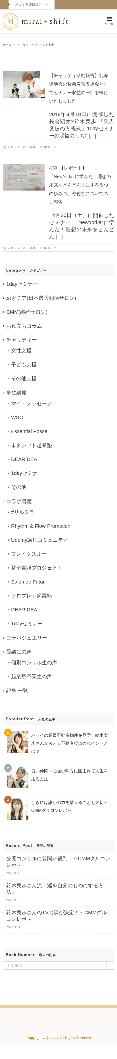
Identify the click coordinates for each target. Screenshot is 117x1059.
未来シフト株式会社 (21, 147)
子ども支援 (24, 364)
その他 (18, 487)
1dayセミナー (22, 284)
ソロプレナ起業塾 (31, 596)
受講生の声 (19, 652)
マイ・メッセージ (31, 403)
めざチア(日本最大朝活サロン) (41, 298)
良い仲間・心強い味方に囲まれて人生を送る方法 (69, 774)
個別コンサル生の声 (34, 662)
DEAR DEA (24, 459)
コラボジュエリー (26, 638)
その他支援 (24, 378)
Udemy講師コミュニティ (39, 540)
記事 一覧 (17, 691)
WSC (17, 417)
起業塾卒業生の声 (31, 676)
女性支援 (21, 350)
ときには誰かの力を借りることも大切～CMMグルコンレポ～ (69, 806)
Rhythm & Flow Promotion (40, 526)
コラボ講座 (19, 501)
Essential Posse (29, 431)
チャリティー (21, 340)
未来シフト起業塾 (31, 445)
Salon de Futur (28, 582)
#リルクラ (22, 512)
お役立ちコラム (24, 326)
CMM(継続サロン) (26, 312)
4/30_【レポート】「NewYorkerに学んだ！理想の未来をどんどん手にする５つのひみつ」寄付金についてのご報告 (80, 185)
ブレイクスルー (29, 554)
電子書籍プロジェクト (36, 568)
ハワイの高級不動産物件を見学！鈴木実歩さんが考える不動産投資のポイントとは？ (69, 743)
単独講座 (16, 393)
